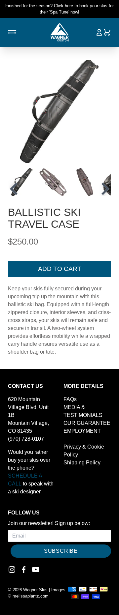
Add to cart (59, 268)
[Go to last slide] (14, 188)
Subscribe (61, 551)
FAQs (70, 399)
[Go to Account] (99, 32)
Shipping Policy (81, 462)
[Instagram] (12, 569)
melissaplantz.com (31, 596)
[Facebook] (24, 569)
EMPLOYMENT (82, 431)
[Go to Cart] (107, 32)
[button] (22, 182)
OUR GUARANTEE (86, 423)
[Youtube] (36, 569)
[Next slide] (104, 188)
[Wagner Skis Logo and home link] (59, 32)
